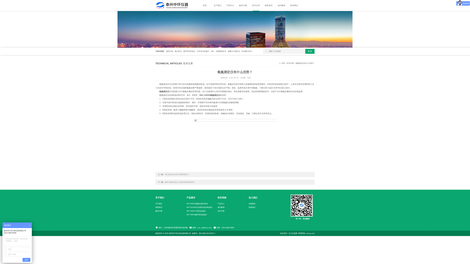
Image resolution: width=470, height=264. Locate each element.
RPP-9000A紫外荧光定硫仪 (197, 215)
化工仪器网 (293, 233)
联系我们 (294, 5)
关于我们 (218, 5)
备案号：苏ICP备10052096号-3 (203, 233)
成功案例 (281, 5)
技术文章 (256, 5)
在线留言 (252, 204)
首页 (205, 5)
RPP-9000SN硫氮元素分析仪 (197, 204)
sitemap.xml (310, 233)
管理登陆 (301, 233)
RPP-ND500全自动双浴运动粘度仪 (199, 207)
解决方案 (243, 5)
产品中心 (230, 5)
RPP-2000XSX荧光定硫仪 (196, 211)
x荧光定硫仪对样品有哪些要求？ (177, 174)
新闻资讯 (269, 5)
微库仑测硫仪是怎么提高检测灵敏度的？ (180, 182)
